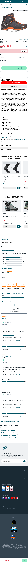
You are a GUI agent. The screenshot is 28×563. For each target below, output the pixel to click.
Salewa (2, 39)
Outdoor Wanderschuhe (7, 7)
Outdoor (22, 427)
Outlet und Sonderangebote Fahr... (9, 427)
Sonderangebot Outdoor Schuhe (9, 435)
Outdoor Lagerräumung (7, 432)
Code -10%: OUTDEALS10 (14, 82)
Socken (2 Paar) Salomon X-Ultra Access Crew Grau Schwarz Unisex (11, 177)
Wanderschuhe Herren (20, 139)
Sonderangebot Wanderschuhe (9, 437)
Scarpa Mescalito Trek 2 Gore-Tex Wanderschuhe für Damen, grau (10, 216)
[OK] (24, 461)
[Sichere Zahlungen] (9, 488)
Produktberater (14, 86)
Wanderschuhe (5, 430)
